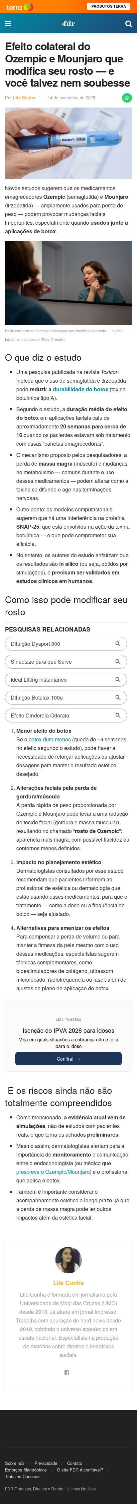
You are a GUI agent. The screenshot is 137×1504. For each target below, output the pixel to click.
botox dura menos (50, 739)
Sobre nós (15, 1463)
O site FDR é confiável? (80, 1469)
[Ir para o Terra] (20, 6)
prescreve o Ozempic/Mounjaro (53, 1171)
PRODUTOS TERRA (108, 6)
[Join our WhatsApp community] (127, 98)
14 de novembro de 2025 (71, 97)
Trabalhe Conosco (22, 1476)
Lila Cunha (24, 97)
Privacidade (46, 1463)
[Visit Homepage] (68, 23)
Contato (74, 1463)
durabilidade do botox (80, 389)
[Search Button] (128, 23)
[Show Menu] (8, 23)
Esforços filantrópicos (26, 1469)
